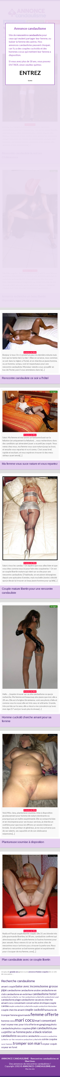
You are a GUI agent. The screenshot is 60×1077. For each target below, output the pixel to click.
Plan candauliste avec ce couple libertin (26, 959)
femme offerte (44, 1014)
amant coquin (8, 986)
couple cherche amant (12, 1009)
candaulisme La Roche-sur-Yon (13, 997)
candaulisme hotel (44, 994)
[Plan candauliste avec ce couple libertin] (30, 892)
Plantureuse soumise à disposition (23, 842)
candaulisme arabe (30, 990)
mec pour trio (21, 1024)
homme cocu (8, 1020)
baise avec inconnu (28, 986)
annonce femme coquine (38, 972)
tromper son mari (27, 1043)
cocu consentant (16, 1002)
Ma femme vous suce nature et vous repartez (30, 463)
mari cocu (24, 1020)
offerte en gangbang (39, 1024)
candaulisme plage (11, 999)
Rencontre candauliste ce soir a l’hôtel (25, 378)
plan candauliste (41, 1028)
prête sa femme (15, 1032)
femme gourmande (20, 1014)
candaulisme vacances (32, 999)
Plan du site (30, 1069)
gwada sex (14, 972)
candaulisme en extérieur (19, 994)
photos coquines (22, 1028)
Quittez (30, 80)
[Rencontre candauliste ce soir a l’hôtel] (30, 332)
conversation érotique (37, 1002)
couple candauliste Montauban (45, 1006)
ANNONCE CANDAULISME (15, 1058)
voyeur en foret (9, 1047)
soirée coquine (49, 1039)
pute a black (33, 1032)
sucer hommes (6, 1044)
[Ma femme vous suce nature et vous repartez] (30, 412)
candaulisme (13, 990)
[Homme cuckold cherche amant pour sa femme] (30, 647)
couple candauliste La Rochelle (21, 1006)
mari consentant (45, 1020)
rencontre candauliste (28, 1035)
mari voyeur (7, 1024)
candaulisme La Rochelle (34, 997)
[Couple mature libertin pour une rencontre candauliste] (30, 519)
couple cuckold (34, 1009)
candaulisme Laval (51, 997)
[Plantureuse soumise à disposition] (30, 771)
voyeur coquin (49, 1043)
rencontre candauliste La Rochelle (28, 1039)
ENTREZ (30, 72)
